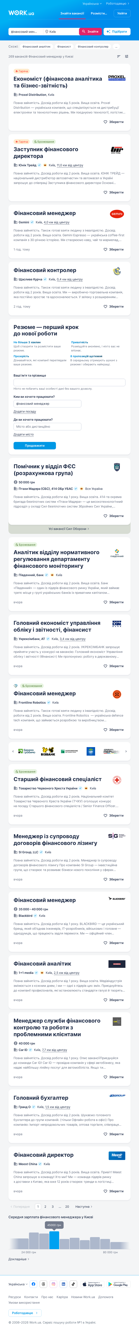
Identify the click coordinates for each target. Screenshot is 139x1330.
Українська (16, 1284)
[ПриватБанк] (26, 751)
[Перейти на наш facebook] (33, 1284)
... (116, 46)
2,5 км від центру (67, 973)
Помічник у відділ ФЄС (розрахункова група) (45, 469)
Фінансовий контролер (93, 46)
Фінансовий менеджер (45, 213)
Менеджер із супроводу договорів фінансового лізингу (55, 839)
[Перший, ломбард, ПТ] (112, 751)
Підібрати (119, 31)
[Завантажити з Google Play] (119, 1284)
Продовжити (35, 445)
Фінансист (64, 46)
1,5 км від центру (57, 1107)
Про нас (47, 1297)
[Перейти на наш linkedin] (63, 1284)
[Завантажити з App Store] (92, 1284)
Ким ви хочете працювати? (34, 396)
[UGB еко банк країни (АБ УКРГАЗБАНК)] (91, 751)
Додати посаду (25, 411)
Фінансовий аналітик (37, 46)
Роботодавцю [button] (22, 1313)
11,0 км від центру (70, 165)
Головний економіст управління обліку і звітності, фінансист (57, 626)
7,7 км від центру (54, 1050)
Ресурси (14, 1297)
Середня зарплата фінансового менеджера (50, 1217)
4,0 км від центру (57, 222)
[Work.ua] (21, 12)
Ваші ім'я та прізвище (30, 375)
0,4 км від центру (70, 279)
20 (67, 1206)
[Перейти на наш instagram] (53, 1284)
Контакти (31, 1297)
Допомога (105, 1297)
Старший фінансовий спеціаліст (58, 779)
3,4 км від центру (73, 639)
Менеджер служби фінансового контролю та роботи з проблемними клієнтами (57, 1027)
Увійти (122, 13)
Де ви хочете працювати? (33, 419)
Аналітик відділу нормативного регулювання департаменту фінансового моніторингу (57, 559)
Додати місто (24, 434)
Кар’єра (62, 1297)
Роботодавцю (116, 3)
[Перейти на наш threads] (43, 1284)
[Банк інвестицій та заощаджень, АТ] (48, 751)
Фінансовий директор (44, 1155)
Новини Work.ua (83, 1297)
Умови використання (24, 1302)
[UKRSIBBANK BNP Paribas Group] (69, 751)
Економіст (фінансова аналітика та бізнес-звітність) (58, 82)
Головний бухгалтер (41, 1097)
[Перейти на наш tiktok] (73, 1284)
